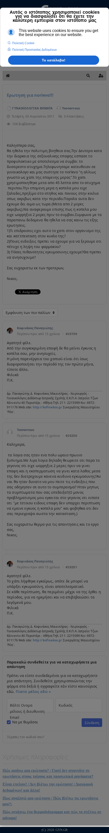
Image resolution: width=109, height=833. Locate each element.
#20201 (71, 567)
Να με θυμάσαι (25, 722)
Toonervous (25, 430)
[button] (88, 75)
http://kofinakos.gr (47, 407)
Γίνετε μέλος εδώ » (33, 691)
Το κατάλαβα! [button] (53, 60)
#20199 (71, 334)
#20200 (71, 436)
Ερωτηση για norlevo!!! (30, 95)
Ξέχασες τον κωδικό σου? (25, 737)
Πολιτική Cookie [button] (23, 43)
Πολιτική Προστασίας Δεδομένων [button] (34, 50)
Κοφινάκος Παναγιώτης (35, 328)
